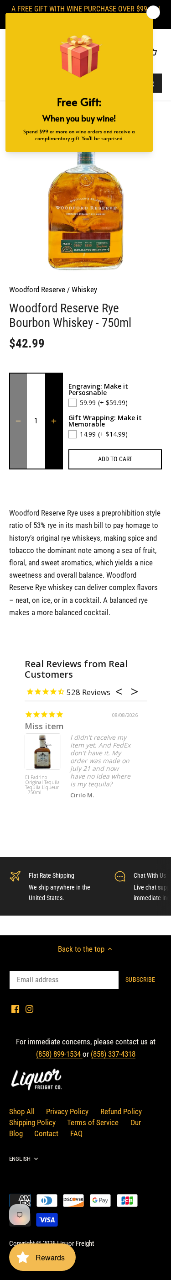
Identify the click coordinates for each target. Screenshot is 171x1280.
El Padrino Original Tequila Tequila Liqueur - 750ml (42, 785)
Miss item (44, 726)
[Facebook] (15, 1008)
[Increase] (53, 421)
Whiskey (84, 289)
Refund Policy (121, 1111)
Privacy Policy (67, 1111)
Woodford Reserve (37, 289)
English (20, 1158)
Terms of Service (93, 1122)
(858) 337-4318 (113, 1054)
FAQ (76, 1133)
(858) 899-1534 (59, 1054)
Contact (46, 1133)
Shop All (22, 1111)
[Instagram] (29, 1008)
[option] (85, 196)
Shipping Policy (32, 1122)
